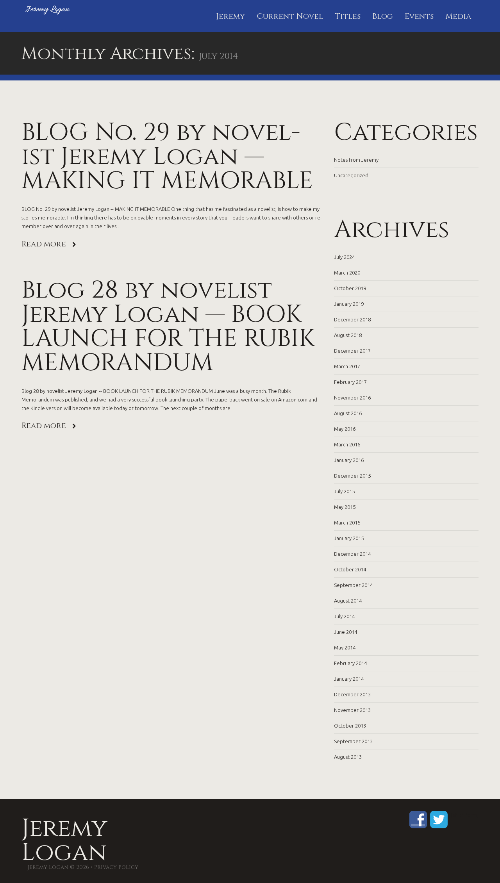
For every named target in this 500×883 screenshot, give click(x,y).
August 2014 (348, 600)
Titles (348, 16)
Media (458, 16)
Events (419, 16)
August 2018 (348, 335)
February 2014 (350, 663)
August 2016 (348, 413)
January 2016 (349, 460)
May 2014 (344, 647)
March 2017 (347, 366)
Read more (43, 244)
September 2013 (353, 741)
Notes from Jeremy (356, 159)
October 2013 (350, 725)
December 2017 (352, 350)
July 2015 (344, 491)
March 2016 (347, 444)
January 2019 (349, 304)
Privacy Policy (116, 867)
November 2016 (352, 397)
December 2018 (352, 319)
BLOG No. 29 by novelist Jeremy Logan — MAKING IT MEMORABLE (167, 156)
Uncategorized (351, 175)
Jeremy (230, 16)
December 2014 (352, 554)
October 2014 (350, 569)
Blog (382, 16)
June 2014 (345, 632)
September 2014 (353, 585)
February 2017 (350, 382)
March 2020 (347, 272)
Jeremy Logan (64, 840)
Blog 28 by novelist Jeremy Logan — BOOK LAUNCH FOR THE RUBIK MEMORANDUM (168, 326)
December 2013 (352, 694)
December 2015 (352, 475)
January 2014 (349, 678)
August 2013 (348, 757)
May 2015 (344, 507)
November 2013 (352, 710)
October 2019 (350, 288)
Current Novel (290, 16)
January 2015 (349, 538)
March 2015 (347, 522)
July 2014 (344, 616)
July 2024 (344, 257)
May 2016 (344, 429)
